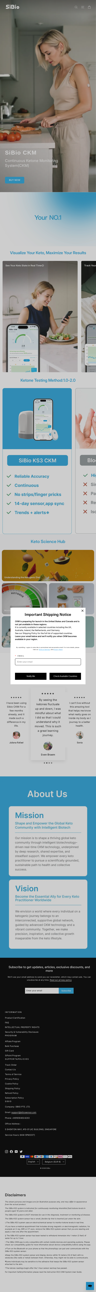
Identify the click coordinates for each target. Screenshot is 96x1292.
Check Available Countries (65, 676)
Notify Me (31, 676)
